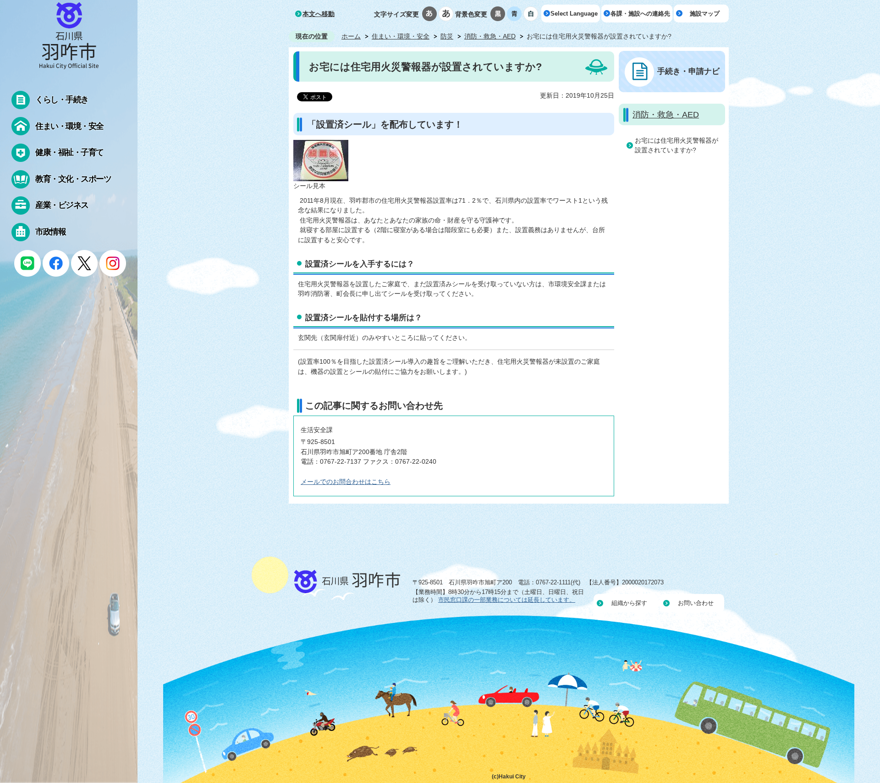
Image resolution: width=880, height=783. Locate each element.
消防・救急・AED (490, 36)
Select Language (574, 13)
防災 (446, 36)
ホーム (351, 36)
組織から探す (629, 603)
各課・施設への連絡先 (640, 13)
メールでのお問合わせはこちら (345, 481)
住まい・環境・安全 (400, 36)
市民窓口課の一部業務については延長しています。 (506, 599)
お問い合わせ (696, 603)
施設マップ (705, 13)
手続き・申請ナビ (688, 71)
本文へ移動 (318, 13)
